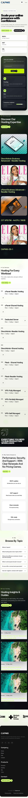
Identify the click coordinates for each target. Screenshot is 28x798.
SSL (2, 770)
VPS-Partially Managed (14, 399)
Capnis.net (17, 790)
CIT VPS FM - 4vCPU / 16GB (13, 220)
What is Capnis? (6, 547)
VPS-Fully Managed (13, 390)
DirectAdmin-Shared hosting (12, 348)
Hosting (3, 767)
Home (2, 751)
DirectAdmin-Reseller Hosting (12, 331)
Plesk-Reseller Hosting (13, 376)
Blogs (2, 753)
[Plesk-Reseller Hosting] (3, 383)
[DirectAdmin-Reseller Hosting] (3, 338)
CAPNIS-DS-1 (7, 249)
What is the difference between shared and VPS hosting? (12, 556)
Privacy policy (8, 793)
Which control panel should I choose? (11, 561)
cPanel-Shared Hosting (14, 305)
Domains (3, 765)
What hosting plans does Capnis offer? (12, 551)
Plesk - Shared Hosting (14, 362)
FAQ (2, 755)
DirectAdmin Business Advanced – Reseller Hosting (13, 159)
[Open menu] (26, 2)
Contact (3, 757)
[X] (5, 742)
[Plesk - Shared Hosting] (3, 369)
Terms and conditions (18, 793)
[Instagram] (12, 742)
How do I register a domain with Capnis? (12, 570)
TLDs (2, 772)
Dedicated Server (11, 319)
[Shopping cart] (21, 2)
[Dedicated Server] (25, 321)
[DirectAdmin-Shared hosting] (3, 355)
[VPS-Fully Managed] (25, 392)
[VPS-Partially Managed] (3, 406)
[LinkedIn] (8, 742)
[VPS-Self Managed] (25, 414)
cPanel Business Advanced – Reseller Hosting (13, 191)
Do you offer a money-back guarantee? (12, 566)
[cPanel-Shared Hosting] (3, 312)
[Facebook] (2, 742)
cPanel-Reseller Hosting (14, 291)
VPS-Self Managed (12, 413)
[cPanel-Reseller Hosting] (3, 298)
